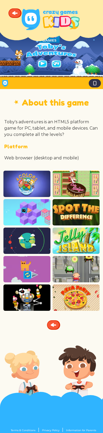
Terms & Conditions (23, 430)
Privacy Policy (50, 430)
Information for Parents (81, 430)
